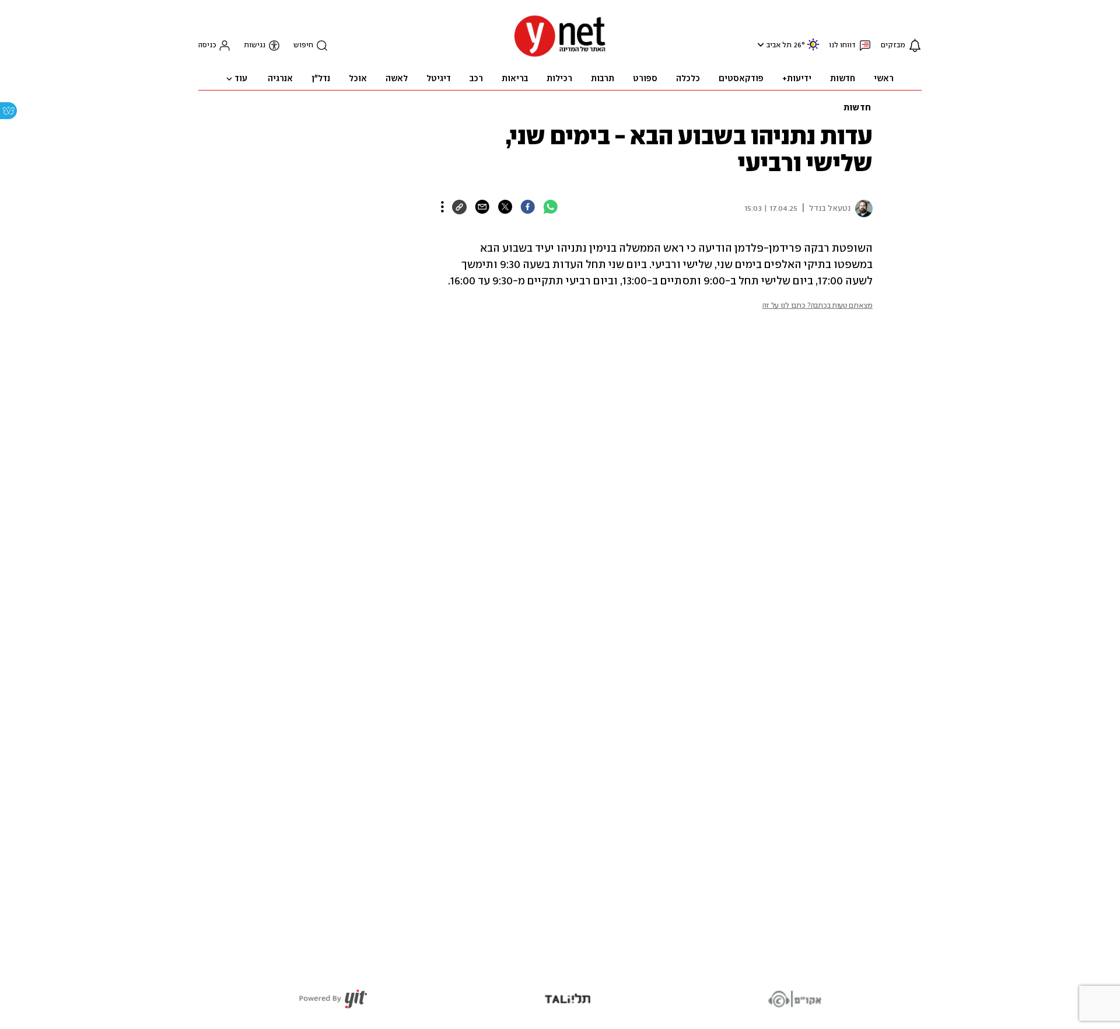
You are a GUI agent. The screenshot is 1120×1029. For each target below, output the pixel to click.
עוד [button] (241, 79)
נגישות (254, 45)
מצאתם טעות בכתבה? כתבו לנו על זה (817, 306)
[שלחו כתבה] (482, 207)
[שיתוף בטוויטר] (505, 207)
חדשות (857, 108)
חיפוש (303, 45)
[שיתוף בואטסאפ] (550, 207)
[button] (759, 45)
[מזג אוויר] (813, 49)
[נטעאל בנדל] (861, 208)
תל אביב (779, 45)
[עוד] (442, 207)
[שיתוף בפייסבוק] (527, 207)
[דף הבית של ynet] (560, 56)
